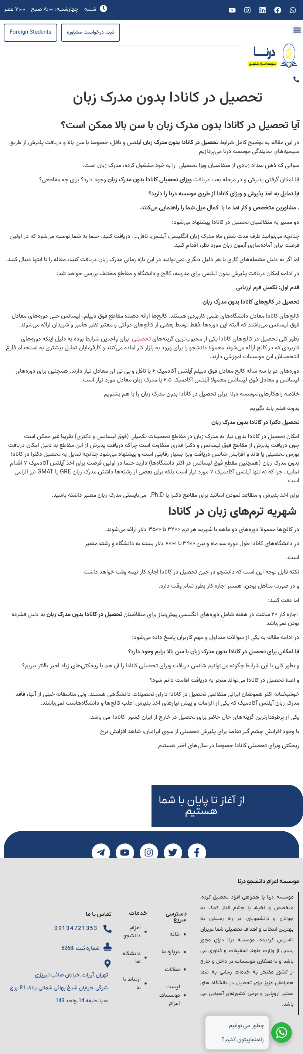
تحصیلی (140, 339)
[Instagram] (247, 10)
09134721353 (76, 928)
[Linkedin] (262, 10)
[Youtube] (232, 10)
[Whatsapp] (293, 10)
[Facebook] (278, 10)
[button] (297, 30)
